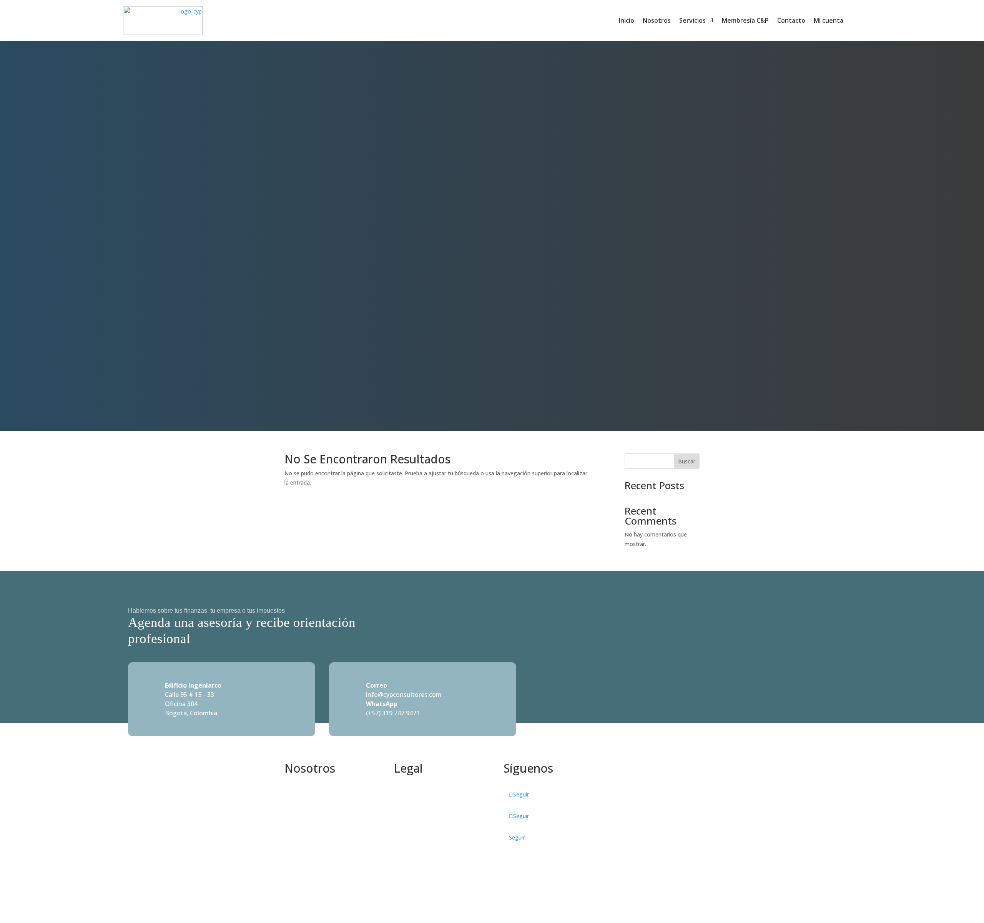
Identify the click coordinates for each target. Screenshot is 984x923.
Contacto (791, 20)
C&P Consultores (305, 794)
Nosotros (657, 20)
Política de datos (415, 794)
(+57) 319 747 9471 (393, 713)
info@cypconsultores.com (404, 694)
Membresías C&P (306, 812)
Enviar (677, 831)
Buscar (686, 461)
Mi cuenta (828, 20)
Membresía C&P (745, 20)
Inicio (626, 20)
